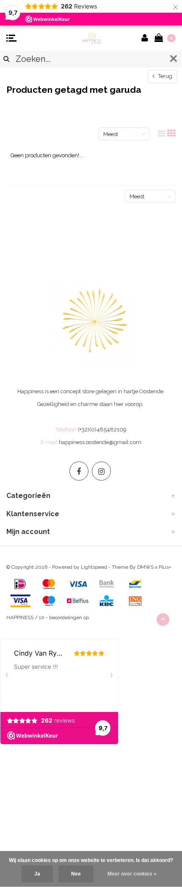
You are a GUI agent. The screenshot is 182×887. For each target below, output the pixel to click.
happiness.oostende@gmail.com (100, 442)
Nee (76, 874)
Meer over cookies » (132, 874)
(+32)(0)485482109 (102, 429)
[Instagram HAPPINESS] (101, 471)
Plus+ (165, 567)
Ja (37, 874)
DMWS (145, 567)
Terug (164, 76)
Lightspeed (94, 567)
